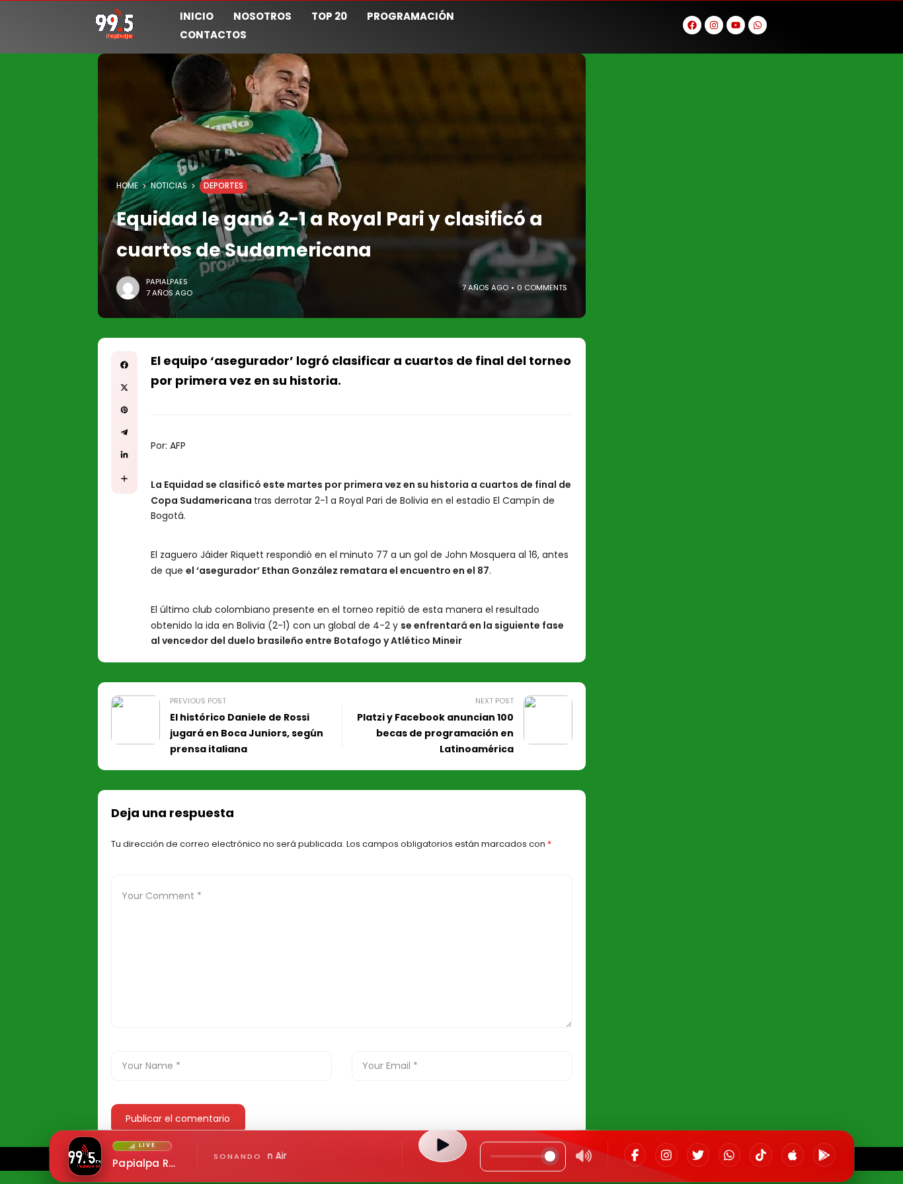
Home (127, 185)
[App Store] (792, 1155)
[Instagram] (666, 1155)
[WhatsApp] (730, 1155)
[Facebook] (635, 1155)
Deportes (223, 185)
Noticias (169, 185)
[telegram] (124, 432)
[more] (124, 478)
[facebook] (124, 365)
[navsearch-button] (805, 24)
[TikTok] (761, 1155)
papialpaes (167, 281)
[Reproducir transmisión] (442, 1145)
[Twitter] (698, 1155)
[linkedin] (124, 455)
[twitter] (124, 387)
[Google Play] (824, 1155)
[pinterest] (124, 410)
